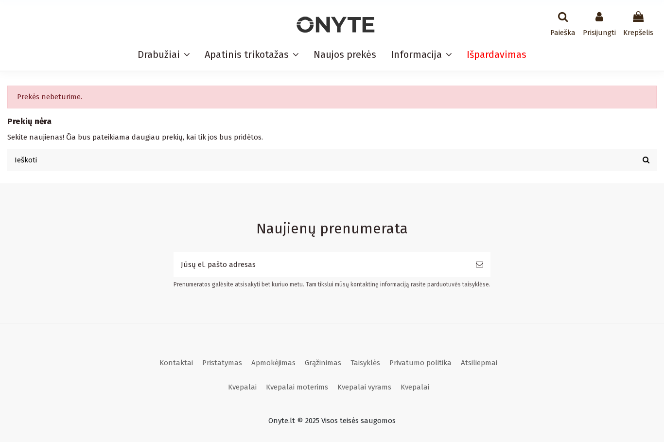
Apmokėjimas (273, 362)
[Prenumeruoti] (479, 265)
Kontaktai (176, 362)
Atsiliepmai (479, 362)
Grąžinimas (323, 362)
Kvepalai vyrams (364, 387)
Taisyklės (365, 362)
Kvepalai (242, 387)
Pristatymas (222, 362)
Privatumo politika (420, 362)
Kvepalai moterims (297, 387)
